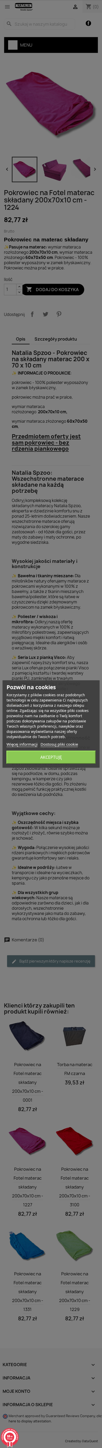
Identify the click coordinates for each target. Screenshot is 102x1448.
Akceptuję (51, 757)
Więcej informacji (22, 744)
